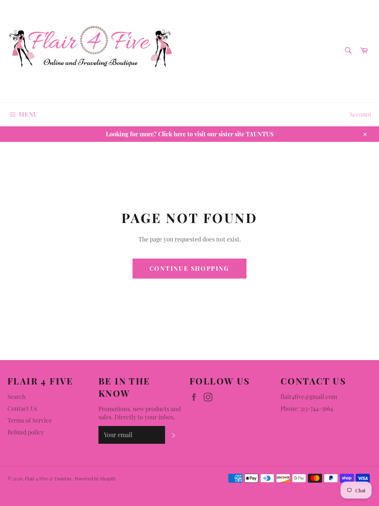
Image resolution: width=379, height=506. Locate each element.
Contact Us (22, 408)
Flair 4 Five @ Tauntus (49, 478)
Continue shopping (189, 268)
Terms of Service (29, 420)
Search (16, 396)
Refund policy (25, 432)
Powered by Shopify (95, 478)
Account (360, 114)
